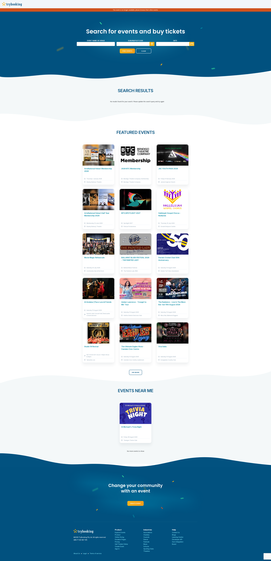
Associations (147, 532)
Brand (174, 544)
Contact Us (176, 532)
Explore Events (120, 532)
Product (117, 535)
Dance (145, 539)
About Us (77, 553)
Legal (85, 553)
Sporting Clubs (148, 549)
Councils (146, 537)
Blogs (174, 535)
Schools (146, 546)
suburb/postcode (135, 41)
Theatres (146, 551)
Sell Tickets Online (121, 544)
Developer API (177, 539)
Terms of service (96, 553)
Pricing (117, 542)
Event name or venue (96, 41)
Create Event (135, 503)
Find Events (127, 51)
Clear (143, 51)
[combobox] (135, 44)
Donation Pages (120, 539)
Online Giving (119, 537)
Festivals (146, 542)
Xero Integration (177, 542)
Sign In (117, 549)
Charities (146, 535)
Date (175, 41)
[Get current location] (151, 44)
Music (145, 544)
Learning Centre (177, 537)
